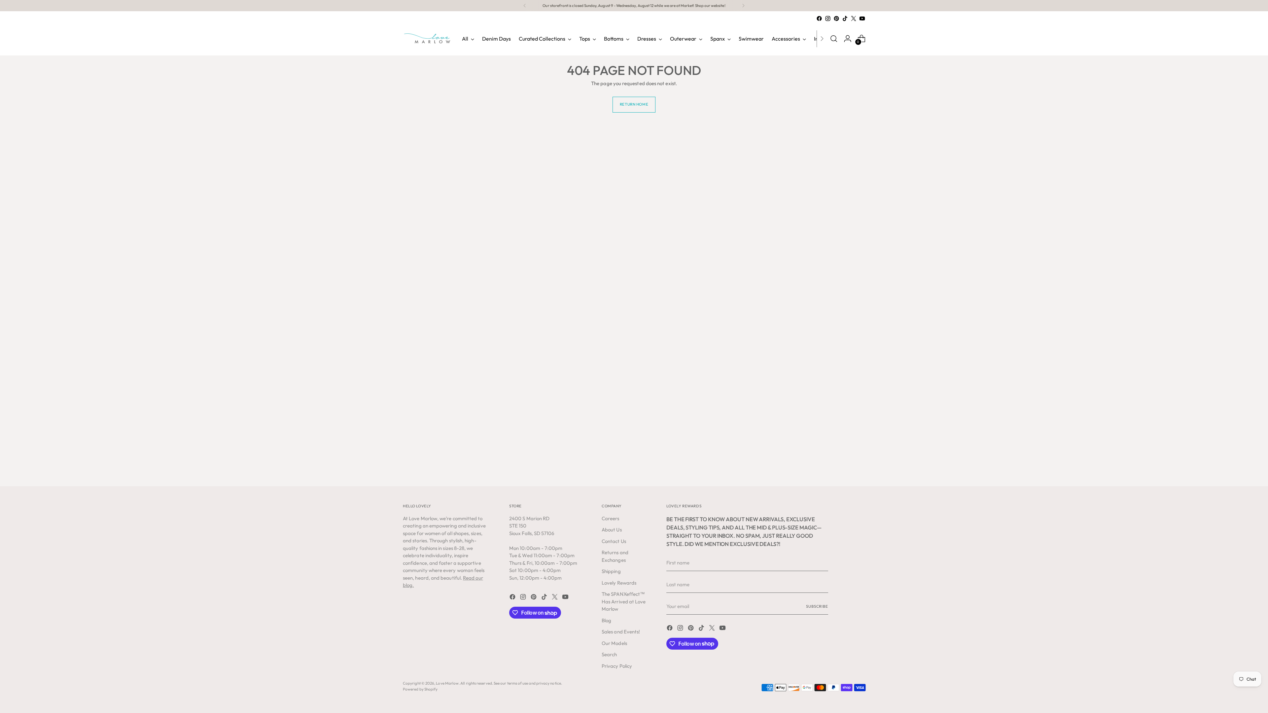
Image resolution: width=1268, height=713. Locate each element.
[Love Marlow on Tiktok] (845, 18)
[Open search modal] (833, 38)
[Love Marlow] (427, 38)
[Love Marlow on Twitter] (854, 18)
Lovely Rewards (619, 583)
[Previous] (524, 5)
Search (609, 654)
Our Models (614, 643)
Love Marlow (447, 683)
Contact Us (614, 541)
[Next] (743, 5)
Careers (610, 518)
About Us (612, 529)
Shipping (611, 571)
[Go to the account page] (847, 38)
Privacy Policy (617, 666)
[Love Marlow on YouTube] (862, 18)
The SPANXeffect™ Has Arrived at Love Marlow (624, 601)
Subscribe (817, 606)
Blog (606, 620)
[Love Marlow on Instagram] (828, 18)
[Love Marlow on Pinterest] (836, 18)
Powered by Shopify (420, 689)
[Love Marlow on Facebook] (819, 18)
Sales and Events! (621, 631)
